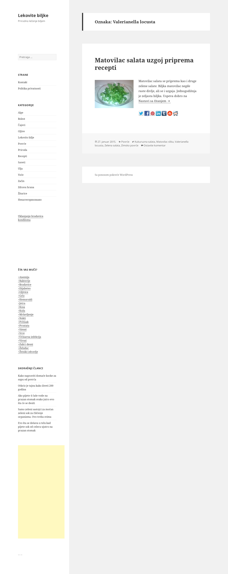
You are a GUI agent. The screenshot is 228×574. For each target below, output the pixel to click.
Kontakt (22, 82)
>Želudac (23, 348)
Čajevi (21, 125)
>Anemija (23, 277)
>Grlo (21, 295)
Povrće (22, 143)
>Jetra (21, 303)
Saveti (21, 162)
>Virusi (22, 340)
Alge (20, 112)
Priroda (22, 150)
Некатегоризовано (30, 199)
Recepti (22, 156)
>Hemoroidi (25, 299)
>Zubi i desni (25, 344)
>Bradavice (24, 284)
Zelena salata (112, 145)
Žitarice (22, 193)
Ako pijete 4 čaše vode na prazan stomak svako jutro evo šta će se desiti (36, 399)
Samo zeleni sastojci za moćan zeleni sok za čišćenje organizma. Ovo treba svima (35, 413)
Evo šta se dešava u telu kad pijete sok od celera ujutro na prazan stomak (35, 426)
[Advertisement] (41, 492)
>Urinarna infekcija (29, 337)
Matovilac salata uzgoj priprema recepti (144, 64)
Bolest (21, 119)
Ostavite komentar (155, 145)
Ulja (20, 168)
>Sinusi (22, 329)
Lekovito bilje (26, 137)
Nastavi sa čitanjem (155, 101)
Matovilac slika (165, 141)
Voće (21, 175)
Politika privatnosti (29, 88)
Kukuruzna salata (145, 141)
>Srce (21, 333)
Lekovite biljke (33, 15)
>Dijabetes (24, 288)
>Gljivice (23, 292)
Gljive (21, 131)
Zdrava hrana (26, 187)
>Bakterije (24, 281)
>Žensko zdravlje (28, 351)
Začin (21, 181)
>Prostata (23, 325)
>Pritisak (23, 322)
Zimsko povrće (129, 145)
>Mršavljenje (26, 314)
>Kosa (21, 307)
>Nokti (22, 318)
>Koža (21, 310)
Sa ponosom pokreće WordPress (114, 175)
